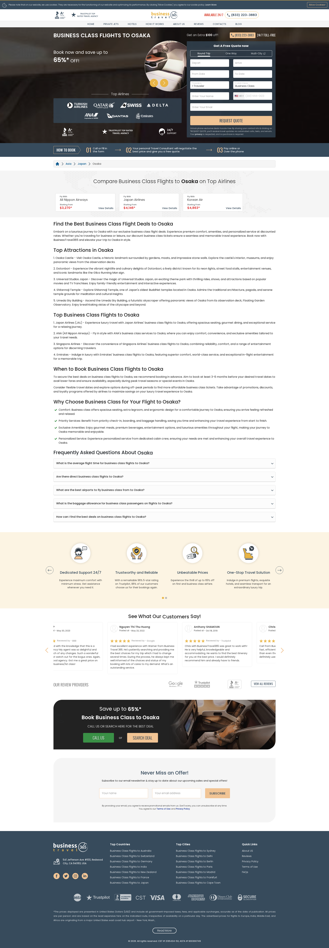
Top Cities (183, 844)
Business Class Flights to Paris (194, 866)
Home (90, 24)
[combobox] (239, 96)
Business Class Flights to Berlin (194, 861)
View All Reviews (263, 684)
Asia (68, 164)
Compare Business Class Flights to (136, 181)
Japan (82, 164)
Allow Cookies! (317, 4)
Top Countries (120, 844)
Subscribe (217, 793)
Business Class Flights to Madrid (195, 872)
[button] (163, 598)
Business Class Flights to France (129, 877)
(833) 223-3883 (244, 15)
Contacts (219, 24)
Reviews (199, 24)
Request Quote (231, 121)
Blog (238, 24)
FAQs (245, 872)
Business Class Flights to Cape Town (198, 882)
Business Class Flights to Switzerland (132, 856)
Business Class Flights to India (128, 866)
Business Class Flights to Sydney (196, 850)
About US (179, 24)
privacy (198, 134)
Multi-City (257, 53)
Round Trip (204, 53)
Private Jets (111, 24)
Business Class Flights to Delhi (194, 856)
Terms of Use (163, 808)
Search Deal (142, 738)
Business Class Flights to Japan (129, 882)
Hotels (132, 24)
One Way (231, 53)
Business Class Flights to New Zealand (133, 872)
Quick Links (249, 844)
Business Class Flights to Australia (130, 850)
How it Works (155, 24)
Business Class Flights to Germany (131, 861)
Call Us (98, 738)
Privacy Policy (183, 808)
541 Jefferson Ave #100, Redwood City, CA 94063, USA (83, 861)
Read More (164, 931)
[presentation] (49, 570)
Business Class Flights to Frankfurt (196, 877)
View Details (105, 208)
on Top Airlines (217, 181)
